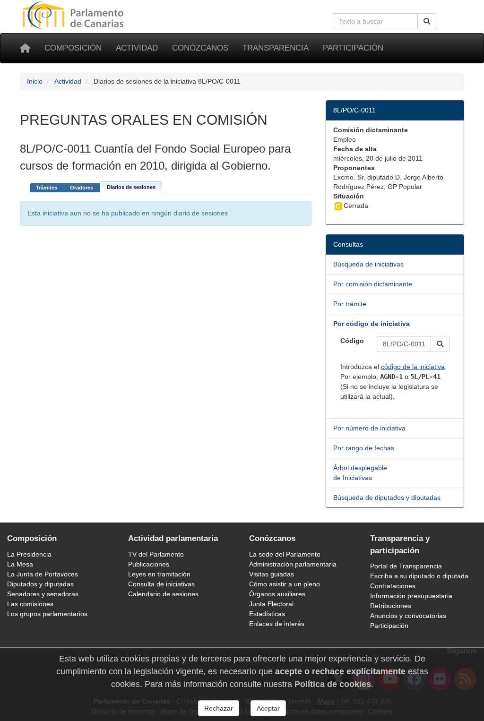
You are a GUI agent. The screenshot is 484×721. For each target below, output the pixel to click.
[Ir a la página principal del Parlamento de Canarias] (74, 14)
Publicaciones (148, 564)
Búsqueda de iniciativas (368, 264)
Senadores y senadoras (42, 594)
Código (352, 340)
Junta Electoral (271, 604)
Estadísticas (267, 614)
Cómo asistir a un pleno (284, 584)
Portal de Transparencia (406, 566)
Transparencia (275, 47)
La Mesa (20, 564)
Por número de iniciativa (369, 428)
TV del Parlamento (156, 554)
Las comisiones (30, 604)
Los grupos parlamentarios (47, 614)
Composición (73, 47)
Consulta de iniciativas (161, 584)
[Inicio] (25, 48)
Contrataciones (392, 586)
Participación (353, 47)
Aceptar (268, 708)
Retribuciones (390, 605)
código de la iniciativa (413, 366)
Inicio (35, 81)
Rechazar (218, 708)
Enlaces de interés (276, 623)
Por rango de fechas (363, 448)
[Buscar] (426, 21)
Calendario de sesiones (163, 594)
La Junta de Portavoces (42, 574)
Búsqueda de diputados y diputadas (387, 497)
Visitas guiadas (271, 574)
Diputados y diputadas (40, 584)
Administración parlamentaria (293, 564)
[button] (440, 344)
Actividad (137, 47)
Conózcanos (200, 47)
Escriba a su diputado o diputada (419, 576)
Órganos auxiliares (277, 594)
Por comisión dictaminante (372, 284)
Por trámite (349, 304)
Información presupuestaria (411, 596)
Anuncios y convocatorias (408, 615)
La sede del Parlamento (284, 554)
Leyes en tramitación (159, 574)
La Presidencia (29, 554)
